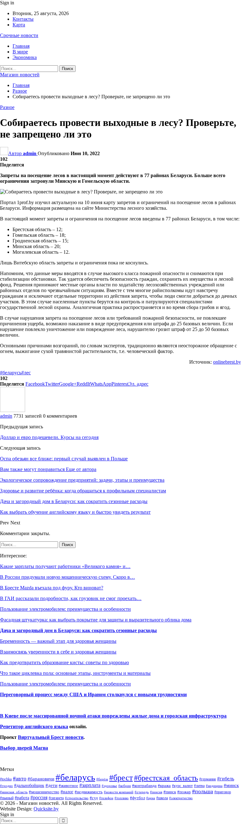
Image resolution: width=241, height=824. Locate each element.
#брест (121, 777)
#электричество (181, 798)
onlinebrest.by (227, 362)
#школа (162, 798)
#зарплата (89, 785)
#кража (164, 785)
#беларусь (10, 372)
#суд (94, 797)
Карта (19, 24)
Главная (21, 46)
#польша (202, 791)
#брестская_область (166, 777)
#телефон (106, 798)
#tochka (6, 779)
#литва (199, 785)
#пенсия (156, 792)
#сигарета (56, 798)
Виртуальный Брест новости (50, 737)
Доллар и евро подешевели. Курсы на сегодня (49, 437)
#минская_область (14, 792)
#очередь (142, 792)
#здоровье (109, 786)
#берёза (102, 779)
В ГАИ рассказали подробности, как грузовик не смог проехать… (71, 598)
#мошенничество (44, 791)
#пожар (184, 791)
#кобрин (124, 786)
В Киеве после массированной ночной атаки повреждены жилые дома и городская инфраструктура (113, 715)
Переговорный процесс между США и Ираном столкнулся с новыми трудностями (93, 694)
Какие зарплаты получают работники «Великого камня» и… (65, 566)
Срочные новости (19, 35)
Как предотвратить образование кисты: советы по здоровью (64, 662)
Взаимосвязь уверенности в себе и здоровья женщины (58, 651)
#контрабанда (144, 785)
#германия (207, 779)
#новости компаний (118, 792)
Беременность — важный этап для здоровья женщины (58, 641)
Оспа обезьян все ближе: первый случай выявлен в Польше (64, 458)
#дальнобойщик (29, 785)
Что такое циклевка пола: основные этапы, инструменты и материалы (75, 673)
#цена (150, 798)
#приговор (222, 792)
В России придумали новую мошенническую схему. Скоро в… (67, 577)
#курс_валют (182, 785)
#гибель (225, 779)
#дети (51, 785)
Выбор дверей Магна (24, 748)
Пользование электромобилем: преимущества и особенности (65, 609)
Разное (7, 107)
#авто (19, 778)
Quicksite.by (46, 808)
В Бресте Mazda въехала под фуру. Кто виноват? (51, 587)
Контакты (23, 19)
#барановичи (41, 778)
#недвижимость (89, 791)
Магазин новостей (20, 74)
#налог (67, 791)
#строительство (76, 798)
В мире (20, 51)
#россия (38, 797)
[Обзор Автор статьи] (12, 410)
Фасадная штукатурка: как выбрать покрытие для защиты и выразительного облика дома (95, 619)
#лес (26, 372)
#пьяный (6, 798)
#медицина (214, 786)
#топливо (122, 798)
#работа (22, 797)
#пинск (169, 792)
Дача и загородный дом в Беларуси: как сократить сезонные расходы (78, 630)
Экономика (25, 57)
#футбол (137, 797)
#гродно (6, 786)
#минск (231, 785)
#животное (68, 785)
